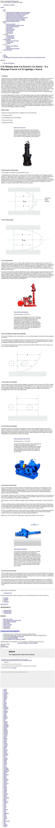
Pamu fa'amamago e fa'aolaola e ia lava (15, 25)
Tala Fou (8, 47)
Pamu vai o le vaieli (10, 24)
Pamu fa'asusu (9, 27)
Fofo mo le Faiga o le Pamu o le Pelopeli (15, 18)
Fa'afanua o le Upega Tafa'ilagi (30, 643)
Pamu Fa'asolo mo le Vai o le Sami (22, 438)
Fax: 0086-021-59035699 (12, 638)
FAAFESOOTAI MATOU (10, 631)
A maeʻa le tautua (10, 38)
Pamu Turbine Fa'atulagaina (12, 26)
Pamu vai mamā (10, 30)
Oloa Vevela (20, 643)
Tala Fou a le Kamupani (8, 63)
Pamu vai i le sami (10, 29)
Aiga (4, 9)
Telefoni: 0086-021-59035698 (17, 636)
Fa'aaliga (8, 43)
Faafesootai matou (7, 49)
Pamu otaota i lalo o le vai (20, 127)
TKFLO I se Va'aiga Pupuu (12, 40)
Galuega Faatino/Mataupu (12, 46)
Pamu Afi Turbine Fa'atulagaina (21, 312)
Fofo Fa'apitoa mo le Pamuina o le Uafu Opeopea (17, 13)
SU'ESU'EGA (4, 604)
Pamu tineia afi (9, 33)
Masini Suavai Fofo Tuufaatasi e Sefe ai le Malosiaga (18, 12)
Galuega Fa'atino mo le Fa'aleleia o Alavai (15, 15)
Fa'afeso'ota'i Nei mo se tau (12, 1)
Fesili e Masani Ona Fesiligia (12, 48)
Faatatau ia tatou (7, 39)
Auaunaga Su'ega (10, 37)
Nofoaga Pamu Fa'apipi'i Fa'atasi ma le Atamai (16, 17)
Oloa (4, 22)
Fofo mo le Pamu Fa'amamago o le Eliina (15, 20)
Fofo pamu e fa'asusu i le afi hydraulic (14, 16)
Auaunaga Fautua (10, 35)
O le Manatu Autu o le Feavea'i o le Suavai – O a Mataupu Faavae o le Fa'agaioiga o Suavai (24, 57)
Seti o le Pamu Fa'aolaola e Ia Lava (11, 21)
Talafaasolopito (9, 42)
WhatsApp (3, 645)
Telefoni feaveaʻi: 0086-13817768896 (16, 639)
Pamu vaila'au (9, 31)
